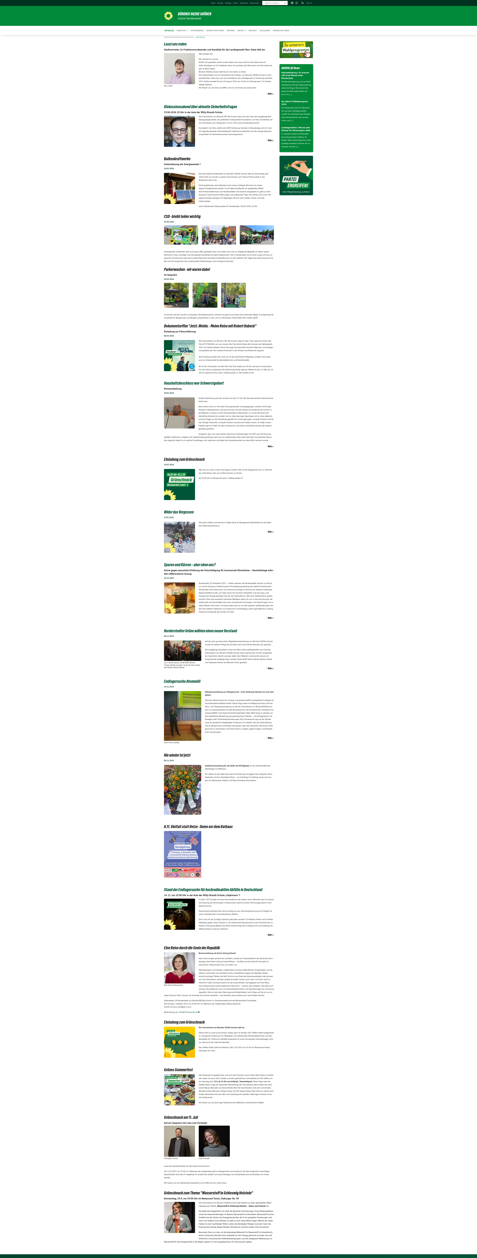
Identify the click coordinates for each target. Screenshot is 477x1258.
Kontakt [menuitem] (253, 30)
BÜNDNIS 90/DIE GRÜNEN (194, 14)
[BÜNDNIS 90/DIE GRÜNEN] (168, 15)
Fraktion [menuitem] (181, 30)
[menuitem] (213, 3)
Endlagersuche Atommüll (182, 681)
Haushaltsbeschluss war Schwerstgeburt (194, 383)
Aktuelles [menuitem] (169, 30)
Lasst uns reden (175, 44)
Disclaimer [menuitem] (265, 30)
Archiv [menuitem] (240, 30)
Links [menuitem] (308, 3)
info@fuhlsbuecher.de (188, 1012)
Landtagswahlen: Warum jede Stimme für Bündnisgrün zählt (295, 129)
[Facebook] (292, 3)
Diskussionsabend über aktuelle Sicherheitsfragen (200, 106)
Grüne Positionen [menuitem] (215, 30)
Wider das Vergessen (179, 512)
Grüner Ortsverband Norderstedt (179, 37)
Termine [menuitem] (231, 30)
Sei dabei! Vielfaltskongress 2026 (294, 103)
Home (213, 3)
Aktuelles (200, 37)
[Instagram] (296, 3)
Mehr (270, 93)
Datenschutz (254, 3)
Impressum (244, 3)
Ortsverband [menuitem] (197, 30)
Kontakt (220, 3)
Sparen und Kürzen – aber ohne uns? (190, 564)
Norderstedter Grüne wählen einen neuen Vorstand (200, 630)
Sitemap (228, 3)
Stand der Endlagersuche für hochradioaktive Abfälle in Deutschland (213, 889)
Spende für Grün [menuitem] (281, 30)
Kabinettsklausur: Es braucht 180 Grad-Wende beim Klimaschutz (295, 75)
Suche (235, 3)
